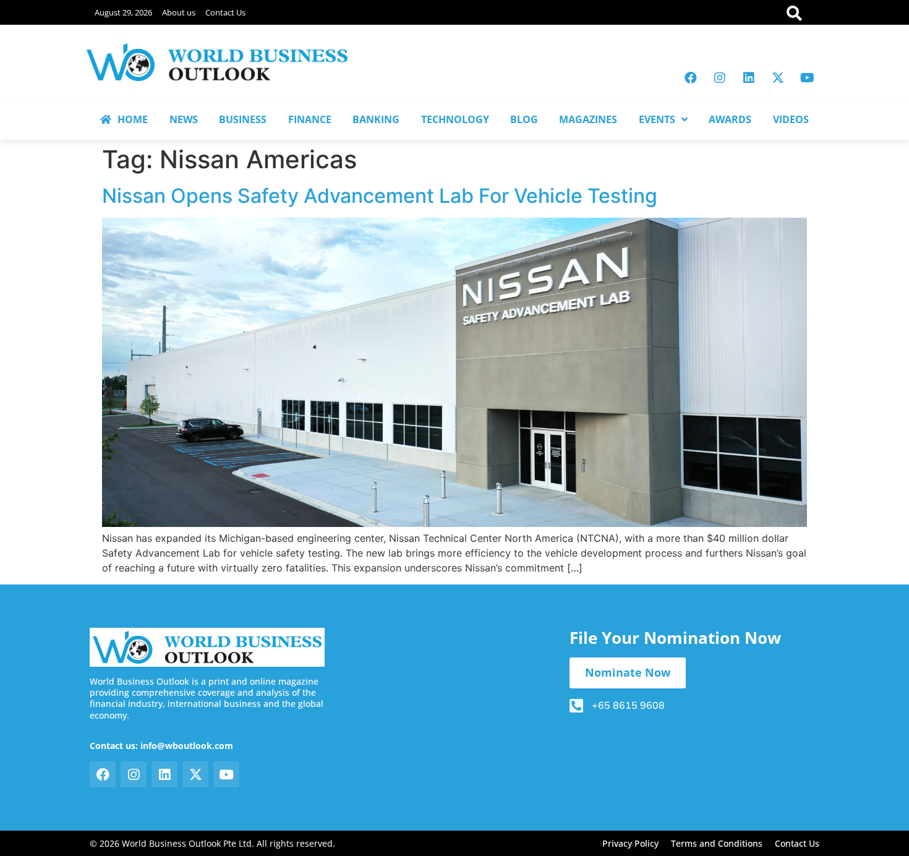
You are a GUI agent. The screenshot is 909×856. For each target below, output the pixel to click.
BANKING (375, 119)
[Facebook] (690, 78)
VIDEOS (791, 119)
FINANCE (309, 119)
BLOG (524, 119)
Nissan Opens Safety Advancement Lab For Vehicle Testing (379, 196)
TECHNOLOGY (455, 119)
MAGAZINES (588, 119)
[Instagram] (719, 78)
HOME (132, 119)
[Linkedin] (748, 78)
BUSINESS (243, 119)
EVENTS (657, 119)
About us (178, 12)
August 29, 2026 (123, 12)
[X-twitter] (778, 78)
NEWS (183, 119)
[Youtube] (807, 78)
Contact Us (225, 12)
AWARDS (730, 119)
